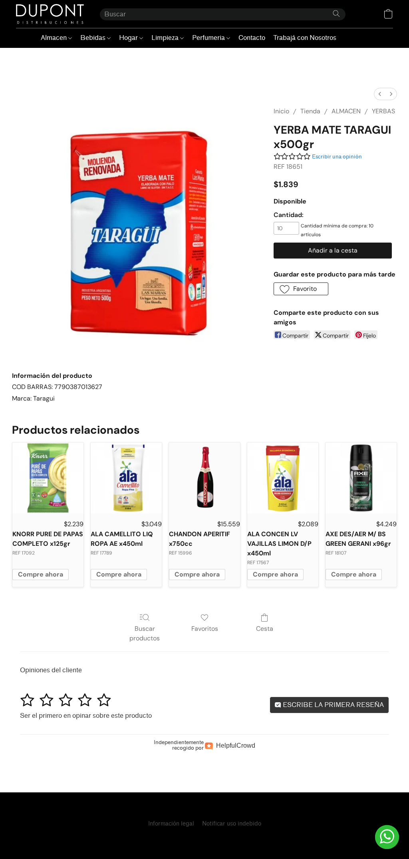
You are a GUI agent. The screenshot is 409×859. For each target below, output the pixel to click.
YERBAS (383, 111)
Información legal (171, 823)
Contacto (251, 37)
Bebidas (93, 37)
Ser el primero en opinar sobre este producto (86, 715)
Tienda (310, 111)
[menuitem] (379, 94)
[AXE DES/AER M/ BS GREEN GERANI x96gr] (361, 477)
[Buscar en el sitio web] (336, 13)
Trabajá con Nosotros (304, 37)
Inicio (281, 111)
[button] (50, 14)
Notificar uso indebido (231, 823)
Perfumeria (209, 37)
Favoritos (204, 628)
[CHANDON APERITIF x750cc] (204, 477)
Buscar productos (144, 633)
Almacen (54, 37)
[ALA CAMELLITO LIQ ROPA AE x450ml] (126, 477)
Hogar (129, 37)
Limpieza (165, 37)
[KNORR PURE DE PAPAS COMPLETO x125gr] (47, 477)
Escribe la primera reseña (332, 705)
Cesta (264, 628)
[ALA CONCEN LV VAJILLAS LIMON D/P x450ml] (282, 477)
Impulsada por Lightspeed (204, 837)
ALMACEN (346, 111)
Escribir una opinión (337, 157)
